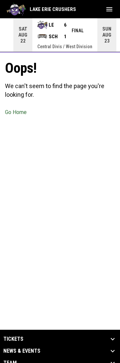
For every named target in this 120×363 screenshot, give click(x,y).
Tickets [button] (13, 339)
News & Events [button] (21, 351)
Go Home (16, 112)
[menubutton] (109, 9)
